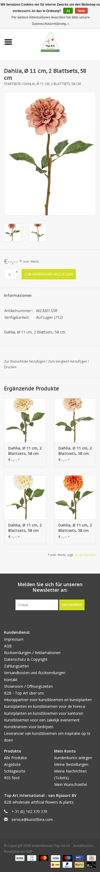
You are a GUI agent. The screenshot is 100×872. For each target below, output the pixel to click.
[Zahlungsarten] (19, 858)
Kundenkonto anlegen (73, 757)
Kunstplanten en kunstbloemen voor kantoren (43, 713)
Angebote (12, 764)
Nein (81, 11)
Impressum (13, 639)
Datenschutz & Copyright (25, 659)
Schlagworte (14, 771)
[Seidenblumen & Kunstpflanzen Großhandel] (58, 41)
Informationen (18, 295)
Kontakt (11, 679)
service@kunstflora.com (32, 819)
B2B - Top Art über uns (24, 693)
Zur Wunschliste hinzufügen (25, 361)
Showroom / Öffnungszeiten (28, 686)
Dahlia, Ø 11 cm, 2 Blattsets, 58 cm (52, 84)
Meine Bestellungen (71, 764)
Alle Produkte (15, 757)
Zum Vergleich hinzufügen (68, 361)
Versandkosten (85, 555)
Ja (68, 11)
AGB (8, 645)
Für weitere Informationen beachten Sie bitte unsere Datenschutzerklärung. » (50, 21)
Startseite (12, 84)
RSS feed (11, 777)
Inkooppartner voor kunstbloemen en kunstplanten (48, 699)
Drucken (10, 367)
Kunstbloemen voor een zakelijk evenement (42, 720)
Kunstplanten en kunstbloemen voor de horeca (44, 706)
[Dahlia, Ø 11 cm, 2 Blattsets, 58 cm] (25, 420)
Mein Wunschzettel (70, 784)
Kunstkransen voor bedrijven (28, 726)
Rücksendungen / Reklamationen (32, 652)
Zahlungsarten (16, 666)
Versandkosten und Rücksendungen (34, 672)
